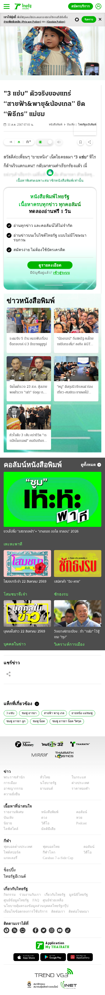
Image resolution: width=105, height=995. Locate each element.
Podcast (80, 814)
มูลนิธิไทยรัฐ (73, 886)
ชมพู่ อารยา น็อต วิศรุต (65, 712)
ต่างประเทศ (78, 774)
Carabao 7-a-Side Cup (56, 849)
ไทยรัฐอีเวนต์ (13, 868)
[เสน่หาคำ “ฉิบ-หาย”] (77, 554)
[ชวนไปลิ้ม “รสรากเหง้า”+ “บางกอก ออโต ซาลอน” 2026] (52, 489)
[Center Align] (100, 19)
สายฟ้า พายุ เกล (51, 703)
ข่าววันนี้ (91, 712)
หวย (77, 809)
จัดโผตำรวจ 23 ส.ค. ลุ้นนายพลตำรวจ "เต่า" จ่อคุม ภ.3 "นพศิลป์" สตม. (28, 380)
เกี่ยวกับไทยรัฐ (51, 886)
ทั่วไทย (43, 768)
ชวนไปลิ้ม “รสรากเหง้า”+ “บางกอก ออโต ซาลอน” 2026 (41, 522)
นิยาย (7, 814)
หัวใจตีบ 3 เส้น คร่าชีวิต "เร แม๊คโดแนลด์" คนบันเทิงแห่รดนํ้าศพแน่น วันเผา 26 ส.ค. (29, 428)
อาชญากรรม (12, 780)
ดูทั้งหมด (89, 455)
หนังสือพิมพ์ (56, 124)
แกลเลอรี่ (10, 849)
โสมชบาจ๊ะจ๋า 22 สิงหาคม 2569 (25, 572)
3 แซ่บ (9, 703)
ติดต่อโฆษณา (71, 903)
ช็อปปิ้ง (9, 861)
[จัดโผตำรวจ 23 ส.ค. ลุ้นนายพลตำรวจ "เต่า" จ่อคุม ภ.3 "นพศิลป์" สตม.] (29, 358)
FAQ (32, 891)
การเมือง (10, 774)
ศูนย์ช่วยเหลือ (48, 891)
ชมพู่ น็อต (37, 712)
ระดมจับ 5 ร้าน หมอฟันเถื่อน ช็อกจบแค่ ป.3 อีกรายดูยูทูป (29, 331)
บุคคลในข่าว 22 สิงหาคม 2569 (24, 622)
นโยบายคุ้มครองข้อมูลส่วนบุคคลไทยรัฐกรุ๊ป (32, 897)
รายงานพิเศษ (13, 803)
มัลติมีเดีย (46, 820)
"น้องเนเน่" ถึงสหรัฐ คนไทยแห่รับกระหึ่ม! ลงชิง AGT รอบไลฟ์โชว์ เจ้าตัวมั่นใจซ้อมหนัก (76, 332)
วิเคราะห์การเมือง (67, 635)
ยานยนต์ (45, 780)
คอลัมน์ (79, 803)
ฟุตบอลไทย (46, 838)
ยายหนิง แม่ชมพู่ (78, 703)
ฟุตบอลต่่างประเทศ (16, 838)
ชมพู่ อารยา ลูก (15, 712)
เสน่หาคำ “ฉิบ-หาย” (67, 572)
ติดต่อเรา (51, 903)
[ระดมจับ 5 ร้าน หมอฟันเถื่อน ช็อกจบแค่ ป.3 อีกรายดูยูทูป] (29, 310)
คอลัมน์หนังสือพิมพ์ (31, 454)
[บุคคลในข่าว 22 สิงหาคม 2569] (27, 604)
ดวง (43, 809)
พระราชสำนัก (12, 768)
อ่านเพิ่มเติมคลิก (22, 22)
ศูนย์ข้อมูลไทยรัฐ (15, 891)
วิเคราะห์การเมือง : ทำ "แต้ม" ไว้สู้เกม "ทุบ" (76, 625)
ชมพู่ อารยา (28, 703)
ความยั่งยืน (11, 785)
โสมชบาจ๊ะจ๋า (13, 584)
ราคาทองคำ (79, 780)
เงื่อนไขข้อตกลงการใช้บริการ (23, 903)
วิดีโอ (43, 814)
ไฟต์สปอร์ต (11, 843)
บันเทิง (71, 124)
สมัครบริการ (81, 6)
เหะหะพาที (11, 534)
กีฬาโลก (44, 843)
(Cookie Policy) (56, 22)
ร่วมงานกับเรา (28, 886)
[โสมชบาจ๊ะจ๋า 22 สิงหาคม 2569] (27, 554)
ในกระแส (77, 768)
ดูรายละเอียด (31, 261)
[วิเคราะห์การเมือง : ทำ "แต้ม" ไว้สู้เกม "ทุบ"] (77, 604)
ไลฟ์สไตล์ (10, 820)
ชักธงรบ (60, 584)
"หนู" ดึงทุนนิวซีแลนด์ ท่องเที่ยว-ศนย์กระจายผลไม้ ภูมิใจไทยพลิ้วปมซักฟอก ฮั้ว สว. (75, 380)
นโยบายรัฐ (46, 774)
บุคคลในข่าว (13, 635)
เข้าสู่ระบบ (84, 261)
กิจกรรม (9, 886)
